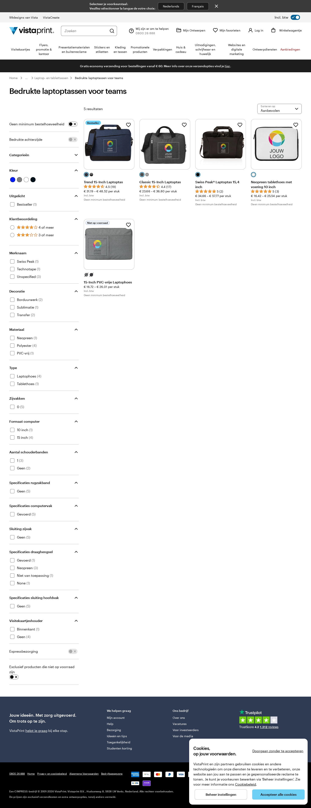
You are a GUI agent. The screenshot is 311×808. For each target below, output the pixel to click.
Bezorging (114, 730)
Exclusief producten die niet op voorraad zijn (41, 669)
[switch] (287, 17)
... (26, 78)
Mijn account (116, 717)
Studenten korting (119, 748)
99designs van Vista (23, 17)
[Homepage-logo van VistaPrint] (31, 30)
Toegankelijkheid (118, 742)
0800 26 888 (17, 773)
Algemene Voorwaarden (84, 773)
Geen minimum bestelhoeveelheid (36, 124)
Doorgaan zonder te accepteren (277, 751)
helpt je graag (36, 731)
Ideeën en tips (117, 736)
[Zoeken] (112, 31)
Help (110, 724)
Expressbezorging (23, 651)
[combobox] (85, 30)
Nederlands (171, 6)
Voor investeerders (186, 730)
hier (227, 66)
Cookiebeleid (245, 784)
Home (13, 78)
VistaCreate (51, 17)
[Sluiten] (216, 6)
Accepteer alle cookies (278, 794)
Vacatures (180, 724)
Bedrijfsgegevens (111, 773)
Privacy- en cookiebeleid (52, 773)
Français (198, 6)
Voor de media (183, 736)
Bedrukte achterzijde (25, 139)
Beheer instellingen (221, 794)
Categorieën (19, 155)
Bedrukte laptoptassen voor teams (99, 78)
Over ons (179, 717)
